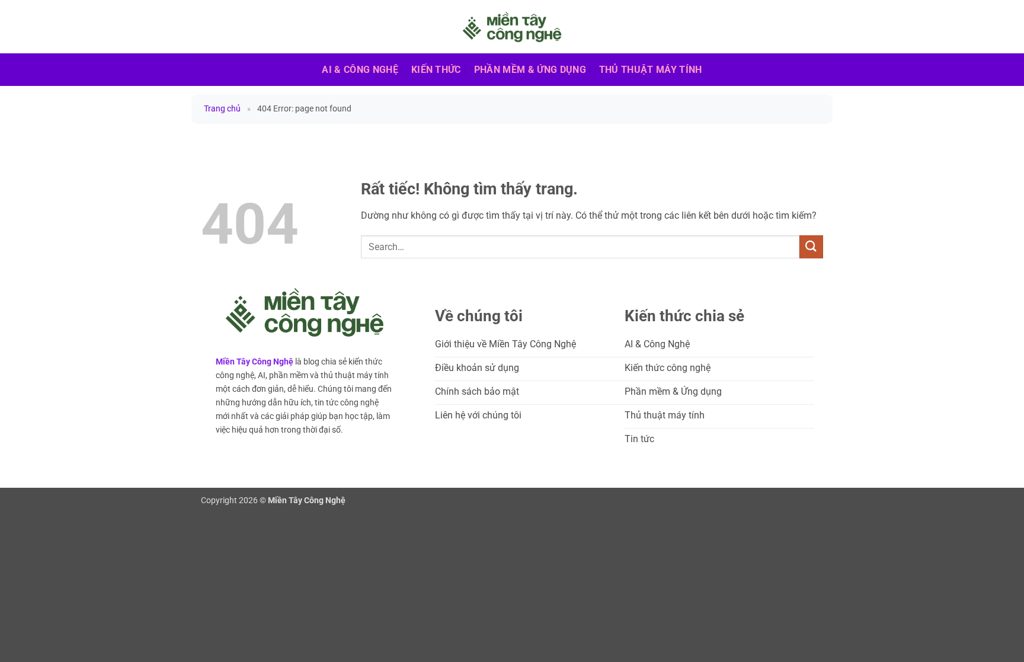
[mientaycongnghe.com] (512, 27)
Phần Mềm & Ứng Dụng (530, 69)
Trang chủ (222, 108)
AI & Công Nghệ (360, 69)
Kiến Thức (436, 69)
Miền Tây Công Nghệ (254, 362)
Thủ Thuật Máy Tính (650, 69)
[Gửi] (811, 246)
